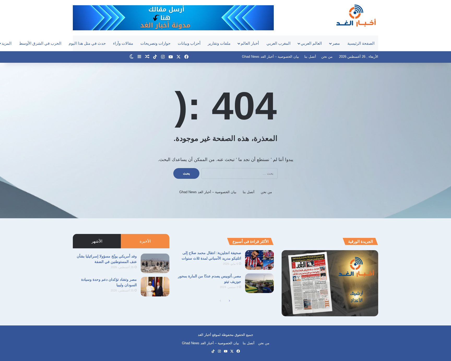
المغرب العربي (278, 43)
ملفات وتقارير (219, 43)
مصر (336, 43)
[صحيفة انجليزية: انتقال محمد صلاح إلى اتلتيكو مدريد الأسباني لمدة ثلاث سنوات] (259, 260)
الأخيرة (145, 241)
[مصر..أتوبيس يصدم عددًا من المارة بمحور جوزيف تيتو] (259, 283)
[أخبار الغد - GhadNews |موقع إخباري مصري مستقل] (356, 15)
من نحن (327, 57)
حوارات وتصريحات (155, 43)
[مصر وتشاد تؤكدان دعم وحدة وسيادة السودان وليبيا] (155, 286)
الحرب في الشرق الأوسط (40, 43)
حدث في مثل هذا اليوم (87, 43)
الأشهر (97, 241)
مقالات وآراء (123, 43)
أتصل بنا (310, 57)
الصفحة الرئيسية (361, 43)
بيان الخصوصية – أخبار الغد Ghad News (270, 57)
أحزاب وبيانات (189, 43)
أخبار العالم (250, 43)
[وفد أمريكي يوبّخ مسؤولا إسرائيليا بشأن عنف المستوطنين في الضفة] (155, 263)
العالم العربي (311, 43)
